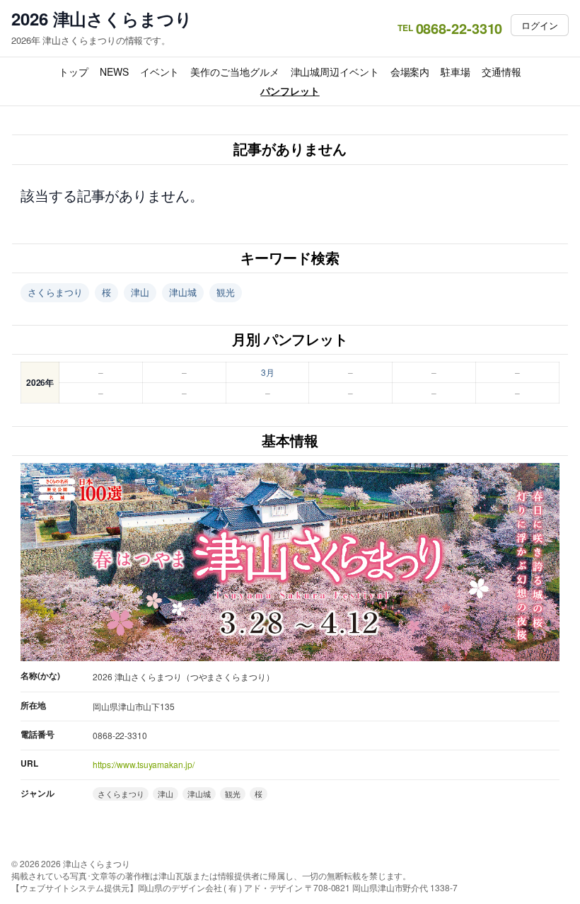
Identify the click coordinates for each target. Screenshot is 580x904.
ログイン (539, 25)
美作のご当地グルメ (234, 71)
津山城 (183, 292)
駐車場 (455, 71)
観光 (225, 292)
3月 (267, 372)
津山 (140, 292)
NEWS (114, 71)
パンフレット (289, 91)
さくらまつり (55, 292)
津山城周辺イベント (335, 71)
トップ (73, 71)
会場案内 (410, 71)
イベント (160, 71)
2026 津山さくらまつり (101, 18)
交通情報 (501, 71)
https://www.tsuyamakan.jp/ (143, 764)
